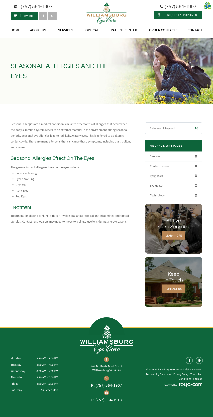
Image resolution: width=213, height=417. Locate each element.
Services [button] (65, 30)
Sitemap (197, 378)
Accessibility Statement (159, 374)
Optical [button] (92, 30)
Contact (195, 30)
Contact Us (173, 289)
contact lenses (159, 166)
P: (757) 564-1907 (106, 385)
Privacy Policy (181, 374)
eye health (156, 185)
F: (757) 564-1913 (106, 400)
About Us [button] (38, 30)
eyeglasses (157, 176)
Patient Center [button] (124, 30)
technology (157, 195)
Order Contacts (163, 30)
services (155, 156)
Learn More (173, 235)
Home (15, 30)
